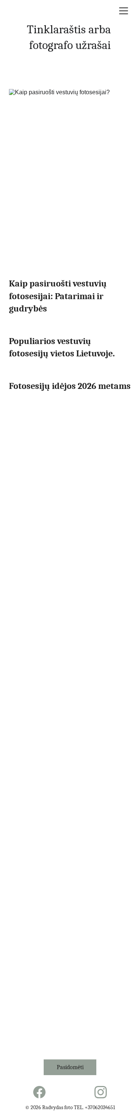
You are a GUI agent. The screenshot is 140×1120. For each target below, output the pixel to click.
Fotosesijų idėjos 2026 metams (70, 386)
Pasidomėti (70, 1067)
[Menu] (123, 10)
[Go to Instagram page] (100, 1092)
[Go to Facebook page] (39, 1092)
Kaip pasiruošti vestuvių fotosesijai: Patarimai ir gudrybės (59, 296)
